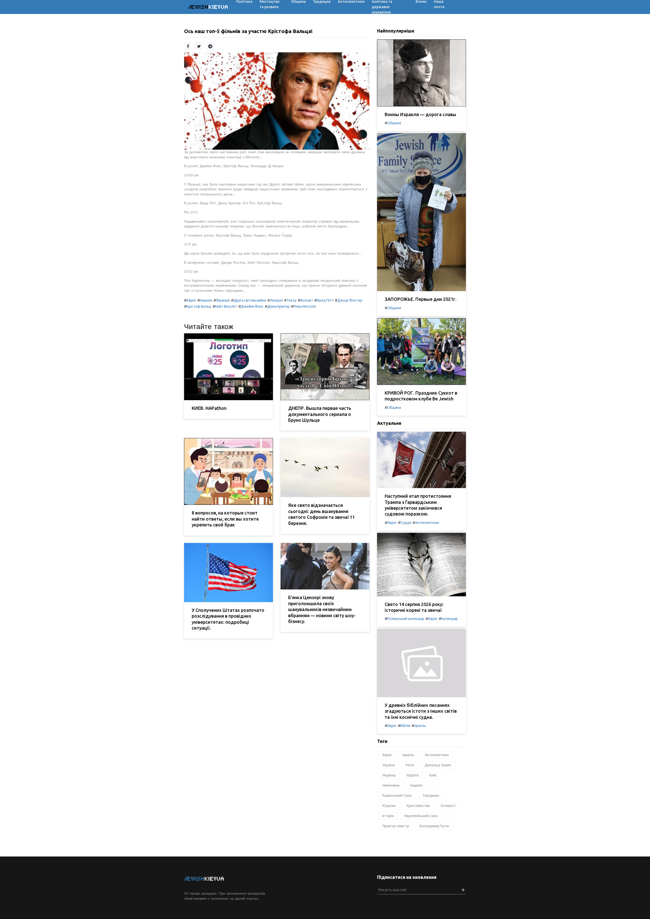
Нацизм (206, 300)
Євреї (191, 300)
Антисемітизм (427, 523)
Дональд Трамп (438, 765)
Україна (388, 765)
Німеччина (390, 785)
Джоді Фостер (349, 300)
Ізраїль (420, 726)
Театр (292, 300)
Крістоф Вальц (199, 306)
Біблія (405, 726)
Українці (389, 775)
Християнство (418, 806)
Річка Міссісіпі (305, 306)
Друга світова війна (250, 300)
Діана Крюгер (278, 306)
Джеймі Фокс (252, 306)
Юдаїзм (389, 806)
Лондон (276, 300)
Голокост (448, 806)
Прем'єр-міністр (395, 826)
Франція (223, 300)
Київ (432, 775)
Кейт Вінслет (226, 306)
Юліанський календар (405, 619)
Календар (449, 619)
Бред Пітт (325, 300)
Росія (409, 765)
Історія (388, 816)
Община (394, 123)
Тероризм (430, 795)
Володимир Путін (434, 826)
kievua (208, 7)
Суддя (405, 523)
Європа (413, 775)
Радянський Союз (397, 795)
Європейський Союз (421, 816)
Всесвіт (306, 300)
